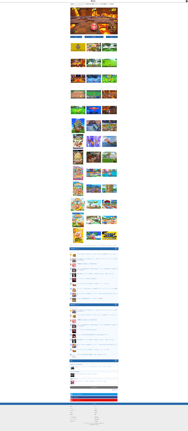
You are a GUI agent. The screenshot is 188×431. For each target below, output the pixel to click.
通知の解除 (96, 417)
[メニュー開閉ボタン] (187, 1)
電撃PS (96, 410)
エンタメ (71, 408)
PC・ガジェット (72, 410)
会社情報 (96, 421)
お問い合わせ (72, 421)
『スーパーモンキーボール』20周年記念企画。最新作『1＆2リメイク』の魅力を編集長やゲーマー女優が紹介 (95, 245)
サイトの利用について (73, 417)
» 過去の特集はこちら (114, 389)
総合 (71, 406)
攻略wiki (71, 414)
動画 (95, 414)
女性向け (96, 412)
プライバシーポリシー (73, 419)
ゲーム (96, 406)
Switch (71, 412)
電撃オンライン (72, 245)
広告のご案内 (97, 419)
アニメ (96, 408)
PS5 (76, 245)
